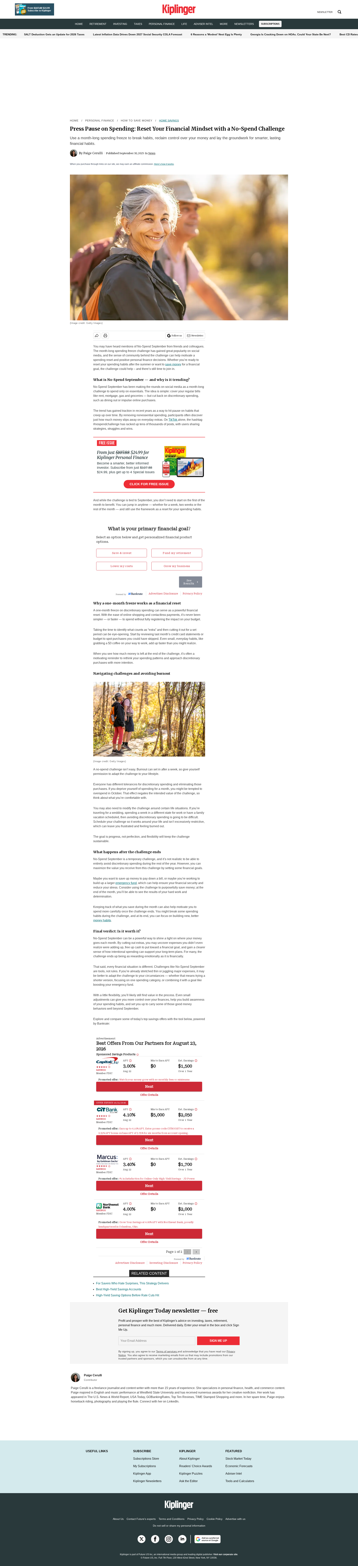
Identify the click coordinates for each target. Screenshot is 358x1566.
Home (74, 120)
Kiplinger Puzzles (190, 1473)
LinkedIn (172, 1401)
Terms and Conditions (171, 1518)
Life (184, 23)
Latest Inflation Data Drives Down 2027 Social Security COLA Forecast (137, 34)
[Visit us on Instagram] (169, 1539)
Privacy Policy (195, 1518)
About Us (118, 1518)
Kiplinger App (142, 1473)
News (151, 153)
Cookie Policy (214, 1518)
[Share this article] (96, 335)
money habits (102, 920)
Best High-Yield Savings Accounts (118, 1289)
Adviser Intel (203, 23)
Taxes (138, 23)
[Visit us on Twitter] (141, 1539)
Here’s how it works (164, 164)
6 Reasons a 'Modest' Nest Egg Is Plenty (216, 34)
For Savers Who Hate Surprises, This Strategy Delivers (132, 1283)
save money (173, 364)
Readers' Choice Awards (195, 1466)
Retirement (98, 23)
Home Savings (169, 120)
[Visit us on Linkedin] (182, 1539)
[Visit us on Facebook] (155, 1539)
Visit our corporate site (225, 1554)
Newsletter (197, 335)
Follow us (177, 335)
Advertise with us (235, 1518)
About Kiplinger (189, 1458)
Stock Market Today (238, 1458)
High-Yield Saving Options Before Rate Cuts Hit (127, 1295)
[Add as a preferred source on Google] (205, 1539)
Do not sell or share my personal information (179, 1525)
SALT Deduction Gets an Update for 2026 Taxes (54, 34)
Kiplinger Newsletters (147, 1481)
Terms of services (167, 1351)
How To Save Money (136, 120)
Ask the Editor (188, 1481)
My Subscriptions (144, 1466)
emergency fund (126, 883)
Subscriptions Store (146, 1458)
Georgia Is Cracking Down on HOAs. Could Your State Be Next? (290, 34)
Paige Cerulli (93, 153)
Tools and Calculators (239, 1481)
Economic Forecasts (238, 1466)
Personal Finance (162, 23)
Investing (120, 23)
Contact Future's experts (141, 1518)
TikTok (173, 419)
